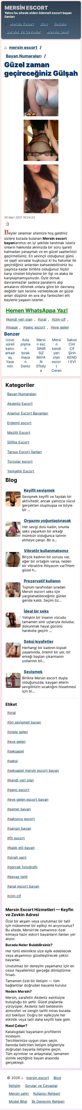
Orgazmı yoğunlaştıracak (47, 520)
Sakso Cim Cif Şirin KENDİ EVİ (72, 351)
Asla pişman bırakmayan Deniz (25, 353)
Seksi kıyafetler (38, 641)
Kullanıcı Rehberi (46, 1093)
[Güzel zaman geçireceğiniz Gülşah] (41, 97)
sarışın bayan (20, 828)
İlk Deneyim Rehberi (48, 1101)
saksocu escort (22, 819)
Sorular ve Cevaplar (23, 31)
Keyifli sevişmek (39, 490)
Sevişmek (33, 671)
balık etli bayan (22, 847)
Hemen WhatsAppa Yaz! (37, 310)
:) (7, 223)
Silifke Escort (18, 442)
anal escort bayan (24, 886)
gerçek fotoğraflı (23, 867)
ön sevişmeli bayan (25, 722)
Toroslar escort (20, 461)
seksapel (16, 751)
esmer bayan (20, 809)
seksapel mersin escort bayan (34, 770)
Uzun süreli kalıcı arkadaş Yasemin (10, 353)
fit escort (17, 838)
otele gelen (18, 732)
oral (43, 319)
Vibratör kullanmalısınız (46, 550)
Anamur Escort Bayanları (27, 413)
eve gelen (61, 327)
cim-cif (60, 319)
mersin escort (22, 23)
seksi (13, 761)
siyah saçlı (17, 857)
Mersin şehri (58, 31)
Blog (44, 23)
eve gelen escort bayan (28, 799)
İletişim (60, 23)
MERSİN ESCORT (26, 8)
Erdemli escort (19, 423)
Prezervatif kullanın (42, 581)
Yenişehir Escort (20, 471)
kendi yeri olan (20, 319)
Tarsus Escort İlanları (24, 452)
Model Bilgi (18, 1101)
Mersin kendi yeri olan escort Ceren (56, 355)
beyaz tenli (18, 876)
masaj (13, 327)
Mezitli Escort (18, 432)
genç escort (35, 327)
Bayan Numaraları (24, 56)
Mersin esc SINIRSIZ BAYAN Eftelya (41, 355)
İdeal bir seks (36, 611)
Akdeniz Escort (20, 403)
